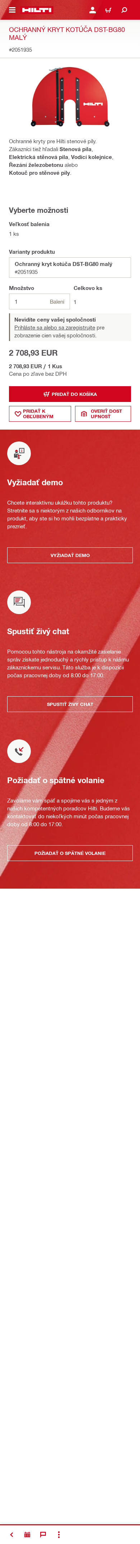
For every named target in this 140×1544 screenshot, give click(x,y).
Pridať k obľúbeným (38, 413)
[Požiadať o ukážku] (27, 1535)
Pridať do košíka (74, 394)
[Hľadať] (124, 10)
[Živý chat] (43, 1535)
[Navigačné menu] (12, 10)
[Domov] (36, 10)
